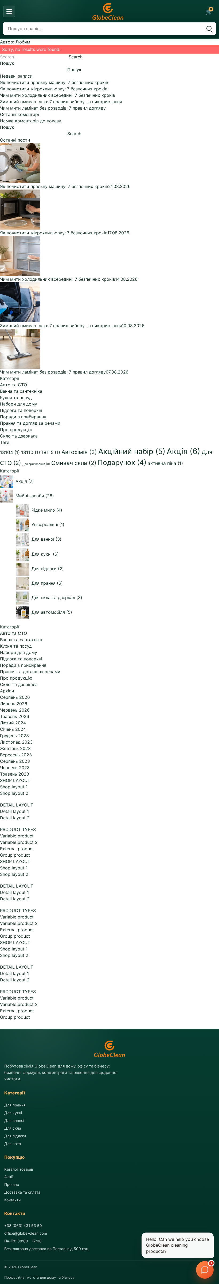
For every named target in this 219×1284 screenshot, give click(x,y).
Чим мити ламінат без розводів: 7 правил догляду (53, 108)
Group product (15, 855)
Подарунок (122, 462)
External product (17, 848)
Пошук (7, 63)
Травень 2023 (14, 774)
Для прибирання (36, 464)
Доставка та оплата (22, 1192)
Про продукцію (16, 429)
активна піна (165, 463)
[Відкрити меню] (9, 11)
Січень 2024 (13, 729)
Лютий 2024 (13, 722)
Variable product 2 (19, 842)
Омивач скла (73, 462)
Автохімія (79, 451)
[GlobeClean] (107, 11)
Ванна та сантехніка (21, 391)
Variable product (17, 835)
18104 (10, 452)
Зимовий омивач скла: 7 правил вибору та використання (61, 101)
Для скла (12, 1128)
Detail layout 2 (15, 817)
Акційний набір (131, 451)
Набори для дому (18, 404)
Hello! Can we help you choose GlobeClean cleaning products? (177, 1245)
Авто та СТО (13, 384)
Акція (183, 451)
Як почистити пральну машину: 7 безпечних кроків (54, 82)
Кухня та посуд (16, 397)
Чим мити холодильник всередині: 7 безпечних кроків (57, 95)
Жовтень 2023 (15, 748)
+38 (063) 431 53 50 (23, 1225)
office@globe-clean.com (25, 1233)
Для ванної (14, 1120)
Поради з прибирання (23, 416)
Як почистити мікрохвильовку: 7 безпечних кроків (53, 88)
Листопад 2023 (16, 742)
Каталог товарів (18, 1169)
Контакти (12, 1200)
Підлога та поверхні (21, 410)
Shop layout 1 (14, 786)
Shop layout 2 (14, 793)
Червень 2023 (15, 767)
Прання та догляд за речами (30, 423)
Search (76, 56)
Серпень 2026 (15, 697)
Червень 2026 (15, 710)
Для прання (15, 1105)
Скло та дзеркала (19, 436)
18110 (30, 452)
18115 (50, 452)
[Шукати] (209, 28)
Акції (8, 1176)
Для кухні (13, 1112)
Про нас (11, 1184)
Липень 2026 (13, 703)
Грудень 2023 (14, 735)
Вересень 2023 (16, 754)
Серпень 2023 (15, 761)
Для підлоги (15, 1136)
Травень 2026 (14, 716)
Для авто (12, 1143)
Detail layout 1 (14, 811)
